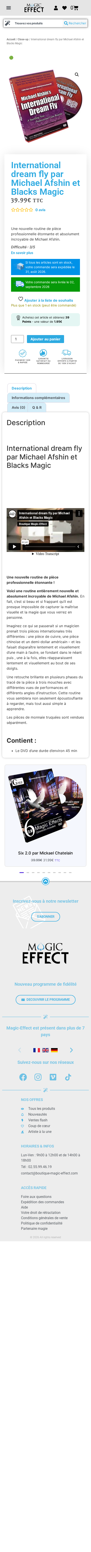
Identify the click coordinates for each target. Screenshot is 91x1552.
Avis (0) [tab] (18, 407)
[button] (8, 8)
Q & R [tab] (37, 407)
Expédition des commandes (42, 1205)
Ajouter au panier (45, 339)
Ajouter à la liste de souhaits (48, 300)
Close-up (23, 39)
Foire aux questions (36, 1200)
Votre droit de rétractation (41, 1216)
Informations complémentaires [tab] (38, 397)
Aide (24, 1210)
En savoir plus (22, 253)
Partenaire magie (34, 1232)
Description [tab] (22, 388)
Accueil (11, 39)
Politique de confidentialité (41, 1226)
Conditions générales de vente (44, 1221)
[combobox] (33, 23)
